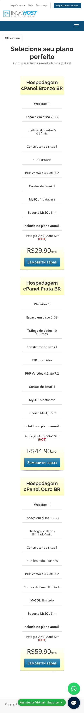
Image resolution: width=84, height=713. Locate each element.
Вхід (30, 5)
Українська (17, 5)
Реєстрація (42, 5)
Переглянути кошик (67, 5)
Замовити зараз (42, 262)
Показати (14, 38)
